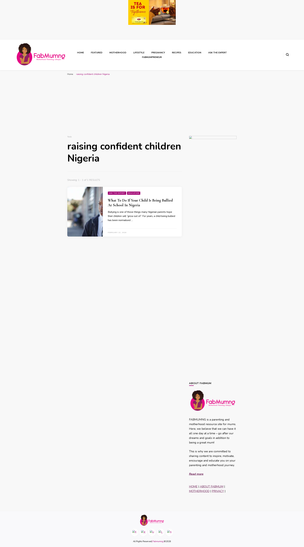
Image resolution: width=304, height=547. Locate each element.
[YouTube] (169, 532)
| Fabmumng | (158, 541)
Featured (96, 52)
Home (80, 52)
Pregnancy (158, 52)
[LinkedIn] (161, 532)
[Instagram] (152, 532)
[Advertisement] (152, 101)
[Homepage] (152, 520)
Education (194, 52)
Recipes (176, 52)
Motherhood (117, 52)
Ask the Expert (217, 52)
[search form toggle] (287, 54)
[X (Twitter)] (143, 532)
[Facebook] (134, 532)
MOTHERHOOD (199, 491)
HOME (193, 486)
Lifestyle (138, 52)
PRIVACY (218, 491)
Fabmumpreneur (152, 57)
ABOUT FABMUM (211, 486)
